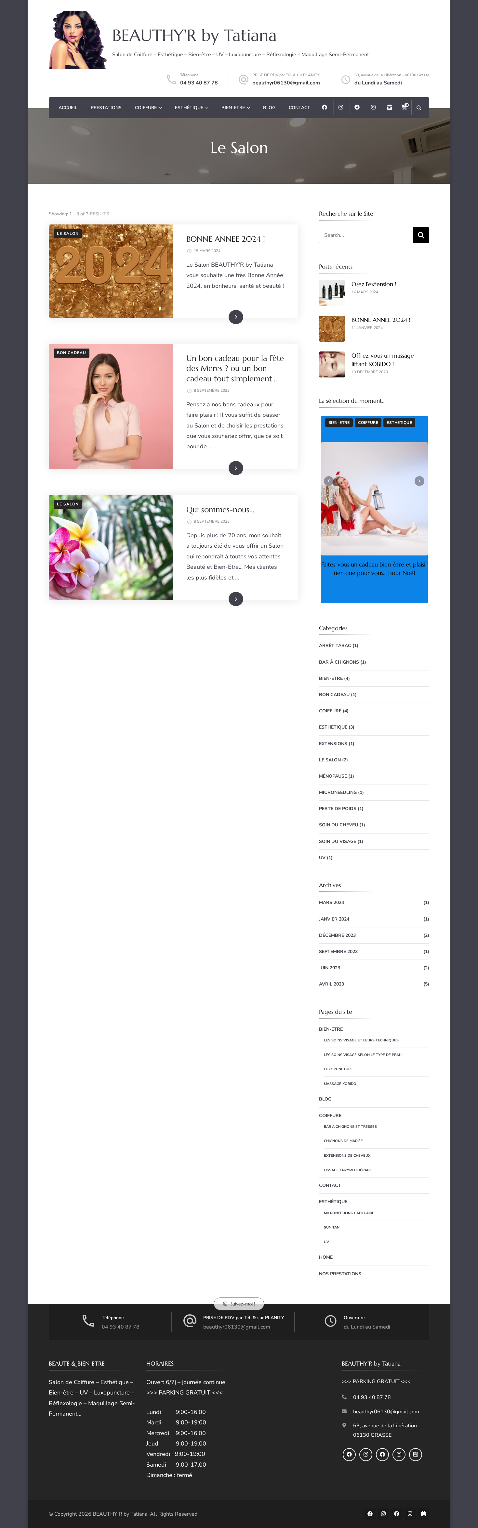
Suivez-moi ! (243, 1303)
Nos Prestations (340, 1274)
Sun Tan (331, 1227)
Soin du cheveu (338, 825)
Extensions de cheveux (347, 1155)
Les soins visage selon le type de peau (363, 1054)
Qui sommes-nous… (220, 510)
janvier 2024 (334, 919)
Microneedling (338, 792)
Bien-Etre (233, 108)
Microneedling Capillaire (349, 1213)
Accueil (68, 108)
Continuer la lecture (220, 316)
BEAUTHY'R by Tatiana (194, 35)
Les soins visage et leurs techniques (361, 1040)
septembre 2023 (338, 952)
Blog (269, 108)
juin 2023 (329, 968)
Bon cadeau (71, 352)
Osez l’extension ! (374, 284)
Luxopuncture (338, 1069)
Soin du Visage (337, 841)
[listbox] (374, 509)
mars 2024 (331, 902)
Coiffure (146, 108)
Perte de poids (337, 809)
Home (326, 1257)
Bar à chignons (339, 662)
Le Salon (68, 233)
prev (329, 481)
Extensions (333, 744)
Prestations (106, 108)
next (419, 481)
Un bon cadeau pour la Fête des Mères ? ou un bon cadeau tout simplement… (235, 368)
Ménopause (333, 776)
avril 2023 (331, 984)
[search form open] (418, 107)
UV (322, 858)
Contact (299, 108)
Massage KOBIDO (340, 1083)
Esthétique (189, 108)
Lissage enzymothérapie (348, 1170)
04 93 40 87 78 (199, 82)
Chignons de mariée (343, 1141)
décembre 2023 (337, 935)
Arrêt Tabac (335, 646)
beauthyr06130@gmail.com (286, 82)
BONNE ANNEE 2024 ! (225, 239)
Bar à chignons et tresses (350, 1126)
